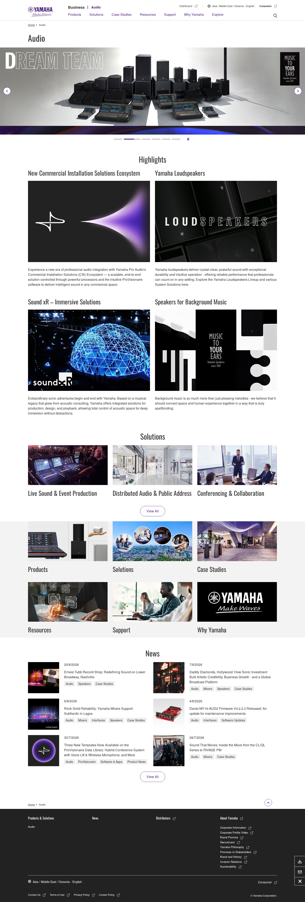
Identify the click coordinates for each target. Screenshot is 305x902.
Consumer (265, 6)
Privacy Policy (82, 894)
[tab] (118, 139)
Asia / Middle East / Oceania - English (233, 6)
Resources (148, 14)
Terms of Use (57, 894)
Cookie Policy (107, 894)
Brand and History (231, 857)
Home (31, 25)
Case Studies (122, 14)
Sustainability (228, 866)
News (95, 818)
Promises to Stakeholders (235, 852)
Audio (96, 7)
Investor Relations (231, 862)
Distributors (185, 6)
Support (170, 14)
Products (74, 14)
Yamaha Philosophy (232, 847)
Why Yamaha (194, 14)
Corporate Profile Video (234, 832)
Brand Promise (229, 837)
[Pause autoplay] (188, 139)
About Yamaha (229, 818)
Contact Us (34, 894)
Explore (217, 14)
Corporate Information (233, 827)
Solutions (96, 14)
